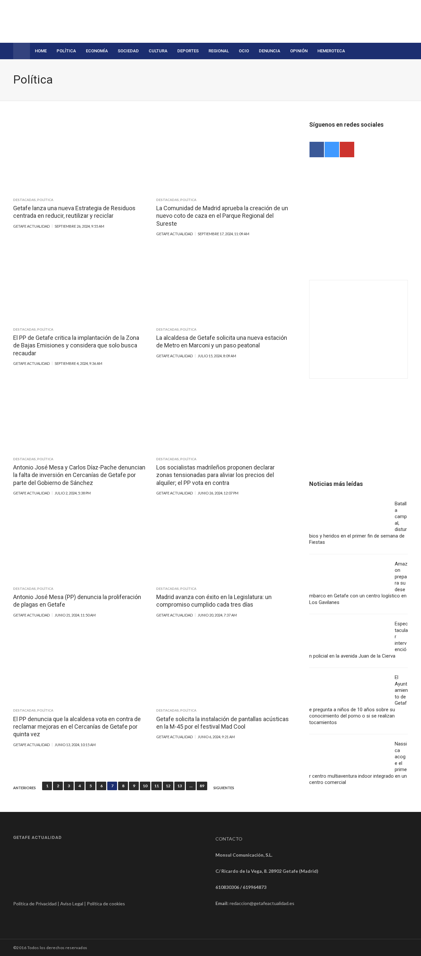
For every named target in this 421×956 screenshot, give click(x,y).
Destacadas (24, 200)
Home (41, 50)
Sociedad (128, 50)
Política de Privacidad (35, 903)
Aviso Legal (71, 903)
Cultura (158, 50)
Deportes (188, 50)
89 (202, 785)
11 (156, 785)
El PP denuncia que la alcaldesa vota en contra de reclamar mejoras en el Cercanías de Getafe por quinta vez (77, 727)
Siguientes (223, 788)
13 (179, 785)
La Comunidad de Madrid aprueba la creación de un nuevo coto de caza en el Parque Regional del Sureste (222, 216)
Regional (219, 50)
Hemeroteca (331, 50)
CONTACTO (228, 839)
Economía (97, 50)
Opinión (299, 50)
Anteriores (24, 788)
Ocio (244, 50)
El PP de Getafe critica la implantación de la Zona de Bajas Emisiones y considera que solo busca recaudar (76, 345)
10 (145, 785)
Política (66, 50)
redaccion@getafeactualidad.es (262, 903)
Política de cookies (106, 903)
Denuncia (269, 50)
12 (168, 785)
